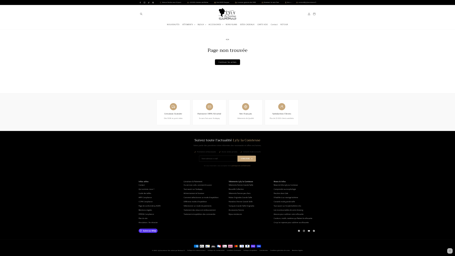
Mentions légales (297, 250)
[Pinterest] (153, 2)
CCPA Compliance (146, 202)
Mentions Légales (145, 210)
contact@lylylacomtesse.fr (307, 2)
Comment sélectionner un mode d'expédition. (201, 198)
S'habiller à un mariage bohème (286, 198)
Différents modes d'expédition (195, 202)
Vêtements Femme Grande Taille (241, 185)
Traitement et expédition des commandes (199, 214)
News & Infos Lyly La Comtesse (286, 185)
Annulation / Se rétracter (148, 223)
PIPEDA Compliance (146, 214)
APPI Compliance (145, 198)
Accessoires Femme (236, 210)
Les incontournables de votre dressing (288, 210)
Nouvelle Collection (236, 189)
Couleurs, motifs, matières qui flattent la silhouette (293, 218)
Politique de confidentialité (216, 250)
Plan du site (143, 218)
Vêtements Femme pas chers (240, 193)
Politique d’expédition (250, 250)
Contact (142, 185)
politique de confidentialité (241, 166)
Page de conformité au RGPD (150, 206)
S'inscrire (245, 159)
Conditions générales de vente (280, 250)
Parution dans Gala (281, 193)
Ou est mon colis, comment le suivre (198, 185)
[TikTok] (148, 2)
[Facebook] (140, 2)
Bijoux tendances (235, 214)
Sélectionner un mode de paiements (198, 206)
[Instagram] (144, 2)
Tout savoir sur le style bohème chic (287, 206)
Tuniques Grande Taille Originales (241, 206)
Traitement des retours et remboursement (200, 210)
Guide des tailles (145, 193)
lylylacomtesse (162, 250)
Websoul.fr (181, 250)
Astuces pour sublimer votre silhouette (289, 214)
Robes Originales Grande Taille (240, 198)
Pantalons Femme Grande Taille (241, 202)
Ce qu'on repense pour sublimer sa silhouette (291, 223)
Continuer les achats (227, 62)
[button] (141, 14)
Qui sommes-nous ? (146, 189)
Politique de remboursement (196, 250)
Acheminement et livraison (194, 193)
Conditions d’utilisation (234, 250)
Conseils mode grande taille (284, 202)
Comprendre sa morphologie (285, 189)
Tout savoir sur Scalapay (193, 189)
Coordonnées (263, 250)
